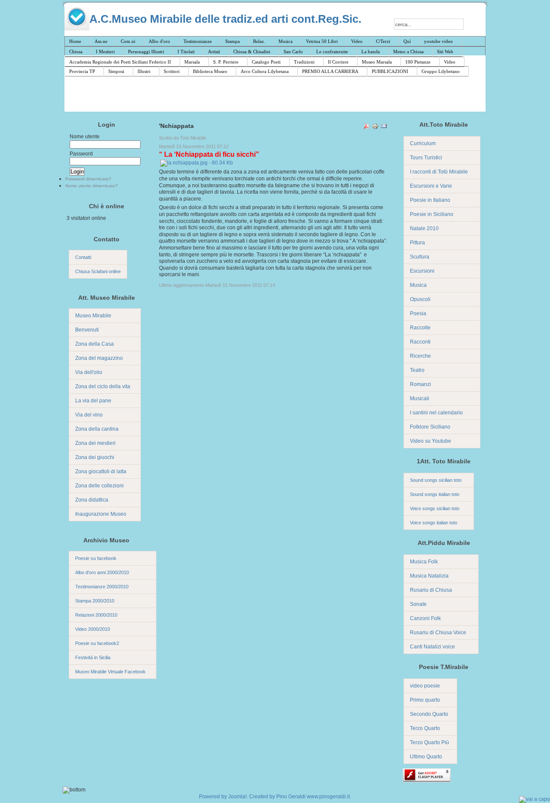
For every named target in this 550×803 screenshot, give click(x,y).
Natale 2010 (424, 228)
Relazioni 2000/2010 (96, 614)
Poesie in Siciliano (431, 214)
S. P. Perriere (225, 61)
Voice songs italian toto (433, 522)
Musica (285, 41)
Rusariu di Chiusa (431, 590)
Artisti (214, 51)
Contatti (83, 257)
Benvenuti (87, 330)
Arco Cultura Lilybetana (265, 71)
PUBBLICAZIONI (390, 71)
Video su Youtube (430, 441)
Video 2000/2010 (92, 629)
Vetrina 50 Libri (322, 41)
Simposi (116, 71)
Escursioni (422, 271)
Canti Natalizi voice (432, 647)
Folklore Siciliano (430, 427)
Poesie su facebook (95, 558)
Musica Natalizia (429, 576)
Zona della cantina (97, 429)
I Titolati (186, 51)
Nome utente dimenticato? (91, 185)
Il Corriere (338, 61)
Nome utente (85, 137)
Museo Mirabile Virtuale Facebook (110, 671)
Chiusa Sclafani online (98, 271)
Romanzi (420, 384)
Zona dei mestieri (95, 443)
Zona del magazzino (99, 358)
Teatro (417, 370)
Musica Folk (424, 562)
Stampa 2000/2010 (94, 600)
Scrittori (172, 71)
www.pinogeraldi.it (328, 797)
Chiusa (75, 51)
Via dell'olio (88, 372)
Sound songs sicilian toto (435, 480)
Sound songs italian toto (434, 494)
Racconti (420, 342)
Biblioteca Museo (210, 71)
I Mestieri (105, 51)
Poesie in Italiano (430, 200)
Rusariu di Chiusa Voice (438, 633)
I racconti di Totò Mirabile (439, 172)
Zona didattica (91, 500)
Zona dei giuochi (94, 457)
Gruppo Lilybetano (441, 71)
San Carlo (293, 51)
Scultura (419, 257)
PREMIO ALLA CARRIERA (330, 71)
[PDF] (366, 127)
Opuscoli (420, 299)
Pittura (417, 243)
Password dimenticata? (88, 178)
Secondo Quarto (429, 714)
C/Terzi (383, 41)
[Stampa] (375, 127)
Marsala (192, 61)
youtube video (438, 41)
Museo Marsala (377, 61)
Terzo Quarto (425, 728)
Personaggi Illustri (146, 51)
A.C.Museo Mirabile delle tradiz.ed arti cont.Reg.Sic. (225, 18)
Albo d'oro (159, 41)
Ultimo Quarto (426, 757)
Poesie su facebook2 (97, 643)
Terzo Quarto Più (429, 742)
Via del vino (89, 415)
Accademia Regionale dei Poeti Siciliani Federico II (120, 61)
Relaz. (259, 41)
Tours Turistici (426, 158)
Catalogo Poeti (266, 61)
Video (357, 41)
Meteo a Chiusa (408, 51)
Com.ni (128, 41)
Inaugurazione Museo (100, 514)
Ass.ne (101, 41)
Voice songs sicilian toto (434, 508)
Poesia (418, 313)
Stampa (232, 41)
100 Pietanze (418, 61)
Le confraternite (332, 51)
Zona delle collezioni (99, 486)
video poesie (425, 686)
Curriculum (423, 143)
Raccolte (420, 328)
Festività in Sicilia (92, 657)
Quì (407, 41)
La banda (370, 51)
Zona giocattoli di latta (100, 471)
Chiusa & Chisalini (251, 51)
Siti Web (445, 51)
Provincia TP (82, 71)
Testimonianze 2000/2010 (101, 586)
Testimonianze (197, 41)
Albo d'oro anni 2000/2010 (102, 572)
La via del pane (93, 401)
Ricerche (420, 356)
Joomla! (237, 797)
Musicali (419, 398)
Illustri (144, 71)
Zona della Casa (94, 344)
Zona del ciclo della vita (102, 386)
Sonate (418, 604)
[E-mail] (383, 127)
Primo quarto (425, 700)
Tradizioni (304, 61)
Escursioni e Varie (431, 186)
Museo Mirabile (93, 316)
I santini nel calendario (436, 413)
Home (75, 41)
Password (81, 154)
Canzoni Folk (425, 618)
